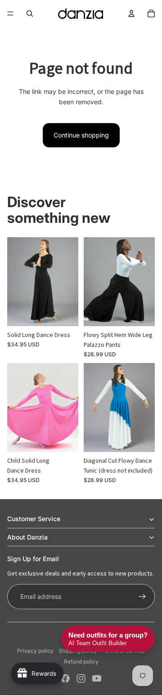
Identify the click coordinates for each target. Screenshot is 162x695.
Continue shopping (81, 135)
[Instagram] (81, 678)
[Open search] (30, 13)
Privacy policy (35, 650)
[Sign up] (142, 596)
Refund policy (81, 661)
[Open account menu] (131, 13)
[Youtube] (96, 678)
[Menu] (10, 13)
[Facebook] (65, 678)
